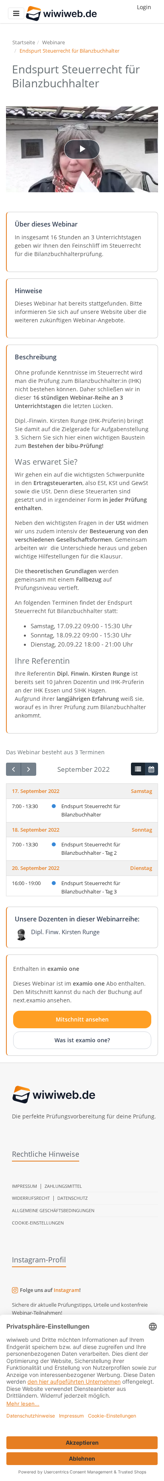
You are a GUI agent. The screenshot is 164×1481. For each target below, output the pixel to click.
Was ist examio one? (82, 1040)
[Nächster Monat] (28, 769)
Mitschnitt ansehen (82, 1019)
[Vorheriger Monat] (13, 769)
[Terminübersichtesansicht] (137, 769)
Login (144, 7)
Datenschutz (72, 1198)
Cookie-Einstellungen (38, 1223)
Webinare (53, 42)
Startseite (23, 42)
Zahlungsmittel (63, 1186)
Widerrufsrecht (31, 1198)
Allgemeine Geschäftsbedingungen (53, 1210)
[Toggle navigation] (16, 13)
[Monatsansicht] (151, 769)
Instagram (66, 1290)
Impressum (24, 1186)
